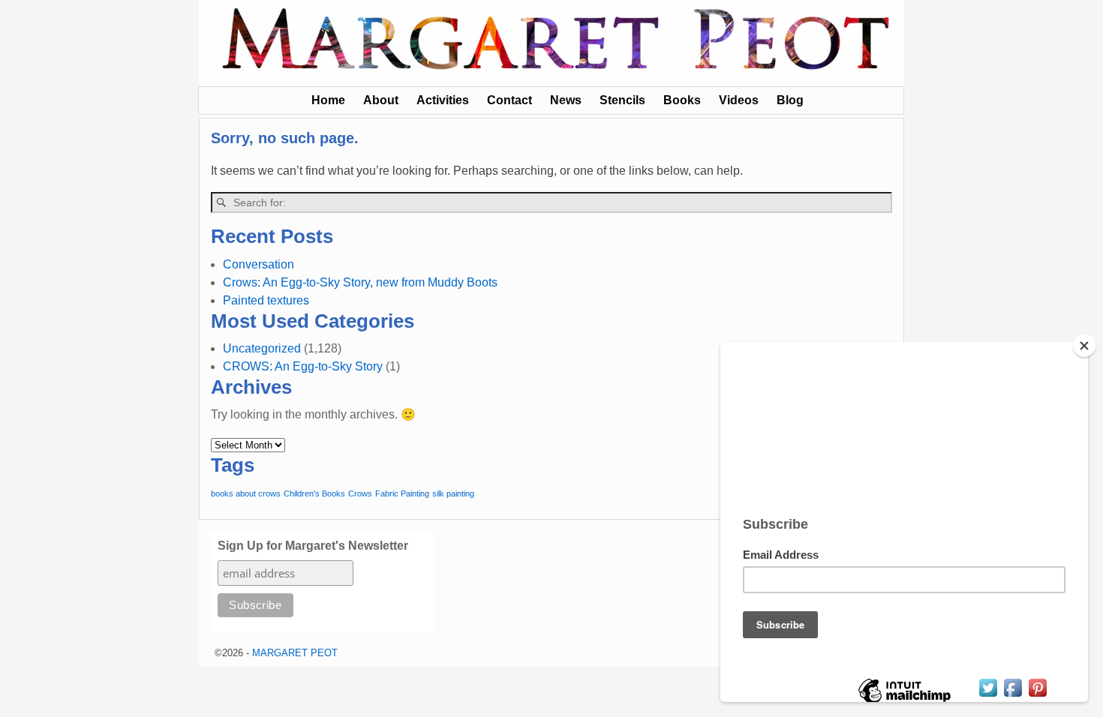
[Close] (1084, 345)
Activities (442, 100)
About (380, 100)
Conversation (258, 264)
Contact (509, 100)
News (566, 100)
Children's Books (314, 493)
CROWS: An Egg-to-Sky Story (303, 366)
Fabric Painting (402, 493)
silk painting (453, 493)
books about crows (246, 493)
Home (328, 100)
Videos (739, 100)
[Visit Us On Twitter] (987, 695)
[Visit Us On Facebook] (1012, 695)
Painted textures (266, 300)
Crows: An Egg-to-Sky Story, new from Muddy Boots (360, 282)
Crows (360, 493)
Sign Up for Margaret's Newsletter (313, 545)
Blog (790, 100)
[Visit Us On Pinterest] (1037, 695)
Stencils (622, 100)
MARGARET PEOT (295, 652)
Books (682, 100)
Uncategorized (262, 348)
